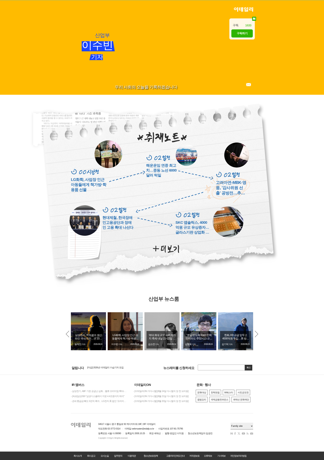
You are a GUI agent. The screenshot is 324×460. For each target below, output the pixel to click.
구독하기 (242, 33)
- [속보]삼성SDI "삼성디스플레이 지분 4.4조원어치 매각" (97, 396)
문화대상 (201, 392)
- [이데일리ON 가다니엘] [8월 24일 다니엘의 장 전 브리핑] (160, 391)
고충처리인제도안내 (175, 455)
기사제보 (221, 455)
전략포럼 (215, 392)
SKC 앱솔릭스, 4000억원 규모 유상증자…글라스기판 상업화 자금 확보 (192, 227)
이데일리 (243, 9)
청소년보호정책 (151, 455)
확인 (249, 367)
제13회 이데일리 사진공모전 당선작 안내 (107, 368)
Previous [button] (67, 334)
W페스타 (228, 392)
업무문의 (118, 455)
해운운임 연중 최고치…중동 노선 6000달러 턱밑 (161, 170)
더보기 (166, 249)
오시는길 (105, 455)
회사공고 (91, 455)
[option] (88, 331)
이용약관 (132, 455)
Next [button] (256, 334)
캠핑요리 (201, 399)
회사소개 (78, 455)
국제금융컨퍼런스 (219, 399)
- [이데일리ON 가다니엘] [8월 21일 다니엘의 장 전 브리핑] (160, 396)
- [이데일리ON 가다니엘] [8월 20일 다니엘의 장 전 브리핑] (160, 401)
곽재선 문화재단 (241, 399)
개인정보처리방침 (238, 455)
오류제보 (208, 455)
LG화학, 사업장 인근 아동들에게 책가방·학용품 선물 (88, 184)
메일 (248, 84)
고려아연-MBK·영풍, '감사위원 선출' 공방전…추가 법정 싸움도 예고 (231, 188)
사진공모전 (243, 392)
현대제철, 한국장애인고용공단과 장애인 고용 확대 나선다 (117, 222)
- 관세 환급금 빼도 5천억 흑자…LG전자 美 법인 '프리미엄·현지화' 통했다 (99, 401)
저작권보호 (194, 455)
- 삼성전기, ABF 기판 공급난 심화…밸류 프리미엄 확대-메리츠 (99, 391)
